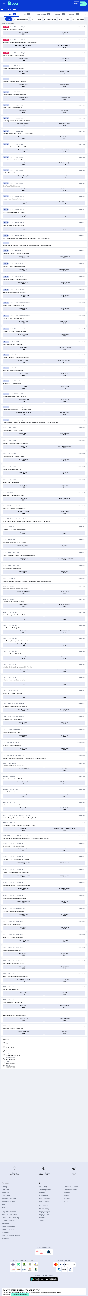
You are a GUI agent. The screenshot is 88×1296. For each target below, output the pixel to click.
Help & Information (9, 1212)
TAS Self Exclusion (9, 1198)
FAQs (4, 1207)
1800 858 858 (33, 1292)
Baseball (67, 1192)
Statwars (5, 1233)
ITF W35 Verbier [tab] (64, 19)
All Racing (43, 1187)
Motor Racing (44, 1209)
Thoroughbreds (45, 1190)
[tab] (11, 14)
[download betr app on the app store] (51, 1279)
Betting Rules (10, 1047)
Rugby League (44, 1212)
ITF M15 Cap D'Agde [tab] (21, 19)
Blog (3, 1204)
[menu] (3, 3)
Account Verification (9, 1215)
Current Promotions (9, 1221)
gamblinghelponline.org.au (52, 1292)
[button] (20, 1294)
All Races (5, 1224)
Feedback (6, 1294)
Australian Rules (70, 1190)
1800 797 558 (10, 1067)
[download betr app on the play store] (37, 1279)
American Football (71, 1187)
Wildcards (5, 1238)
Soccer (41, 1218)
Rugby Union (44, 1215)
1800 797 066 (10, 1063)
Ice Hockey (43, 1206)
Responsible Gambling (10, 1218)
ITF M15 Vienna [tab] (36, 19)
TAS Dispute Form (8, 1201)
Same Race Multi (8, 1230)
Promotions (9, 1051)
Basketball (68, 1195)
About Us (5, 1192)
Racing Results (44, 1201)
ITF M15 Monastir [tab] (78, 19)
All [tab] (9, 19)
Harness (42, 1192)
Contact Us (6, 1195)
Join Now (5, 1190)
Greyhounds (44, 1195)
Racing (4, 1187)
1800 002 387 (10, 1059)
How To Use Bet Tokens (11, 1236)
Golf (66, 1201)
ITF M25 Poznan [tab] (50, 19)
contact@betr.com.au (13, 1055)
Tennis (41, 1221)
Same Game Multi (8, 1227)
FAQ (7, 1043)
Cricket (67, 1198)
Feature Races (44, 1198)
